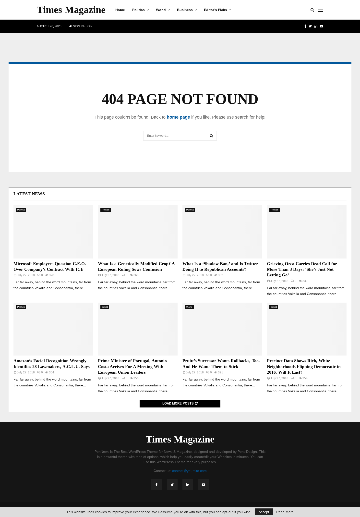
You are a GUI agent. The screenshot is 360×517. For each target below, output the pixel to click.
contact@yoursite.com (189, 471)
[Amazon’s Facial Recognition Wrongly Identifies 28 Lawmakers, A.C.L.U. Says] (53, 329)
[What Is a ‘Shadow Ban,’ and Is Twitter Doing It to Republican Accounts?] (222, 231)
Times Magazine (71, 9)
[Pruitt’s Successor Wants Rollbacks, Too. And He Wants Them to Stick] (222, 329)
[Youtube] (203, 484)
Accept (264, 512)
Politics (138, 10)
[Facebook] (156, 484)
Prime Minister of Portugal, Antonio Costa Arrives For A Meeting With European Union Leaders (132, 366)
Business (185, 10)
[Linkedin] (187, 484)
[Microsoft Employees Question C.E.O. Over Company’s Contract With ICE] (53, 231)
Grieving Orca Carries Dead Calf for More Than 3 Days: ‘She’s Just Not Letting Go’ (302, 269)
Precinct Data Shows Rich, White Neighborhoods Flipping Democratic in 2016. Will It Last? (304, 366)
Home (120, 10)
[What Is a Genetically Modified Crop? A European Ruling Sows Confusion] (138, 231)
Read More (285, 512)
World (161, 10)
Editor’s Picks (215, 10)
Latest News (29, 193)
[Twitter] (172, 484)
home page (178, 117)
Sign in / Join (82, 26)
